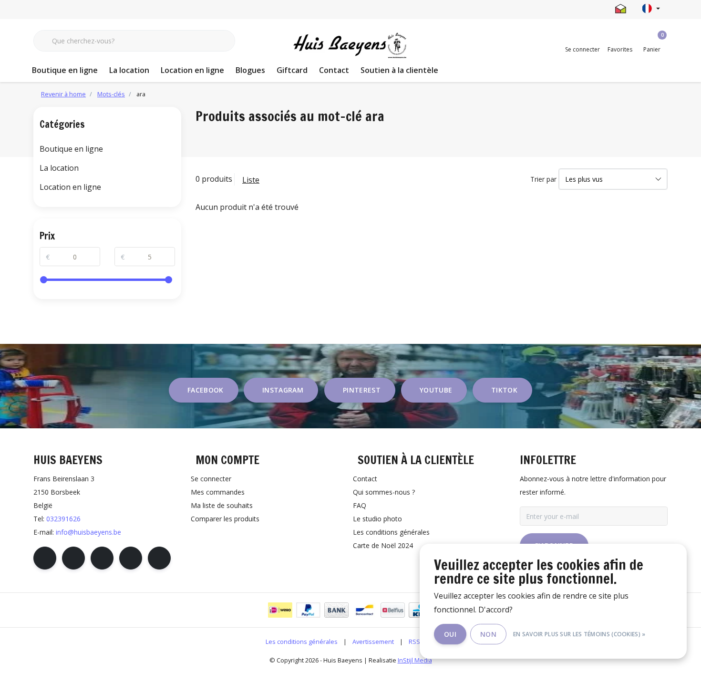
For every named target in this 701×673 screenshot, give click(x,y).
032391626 (63, 518)
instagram (282, 389)
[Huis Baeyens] (350, 46)
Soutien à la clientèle (399, 70)
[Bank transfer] (336, 610)
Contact (334, 70)
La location (129, 70)
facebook (205, 389)
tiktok (504, 389)
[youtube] (130, 558)
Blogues (250, 70)
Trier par (543, 179)
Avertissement (373, 641)
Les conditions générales (302, 641)
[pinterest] (102, 558)
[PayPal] (308, 610)
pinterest (362, 389)
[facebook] (44, 558)
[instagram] (73, 558)
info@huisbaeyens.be (88, 532)
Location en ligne (192, 70)
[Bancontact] (364, 610)
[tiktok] (159, 558)
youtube (436, 389)
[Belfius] (393, 610)
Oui (450, 634)
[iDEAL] (280, 610)
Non (488, 634)
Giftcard (292, 70)
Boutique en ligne (65, 70)
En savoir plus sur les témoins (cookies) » (579, 634)
